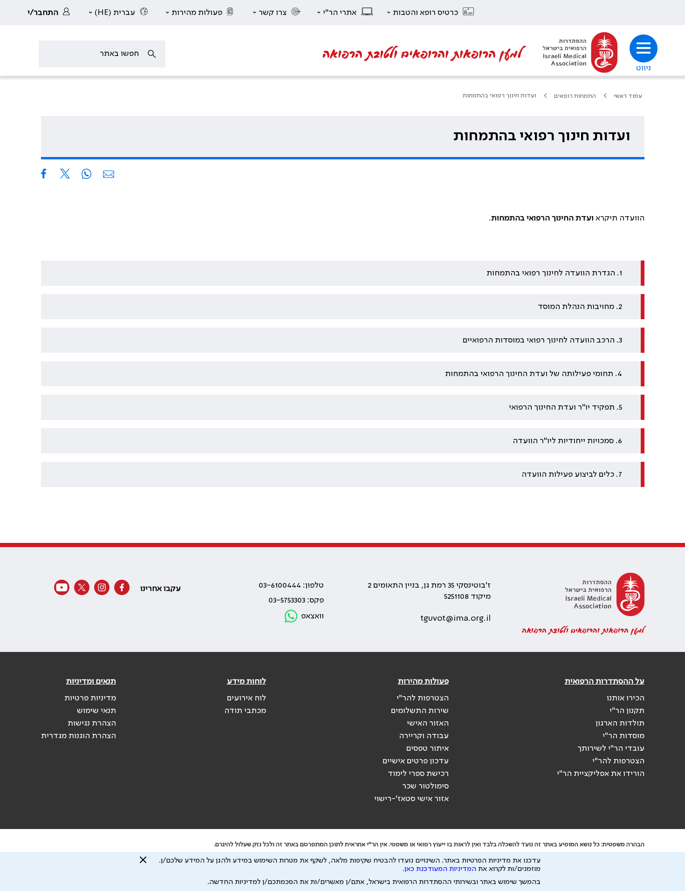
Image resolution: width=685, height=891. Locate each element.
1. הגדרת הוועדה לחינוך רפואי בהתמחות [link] (554, 273)
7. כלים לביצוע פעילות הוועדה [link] (571, 474)
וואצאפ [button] (312, 616)
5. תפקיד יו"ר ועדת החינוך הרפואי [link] (565, 407)
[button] (431, 12)
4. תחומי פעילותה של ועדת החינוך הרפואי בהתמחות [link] (533, 374)
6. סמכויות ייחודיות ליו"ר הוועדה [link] (567, 441)
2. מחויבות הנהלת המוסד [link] (580, 306)
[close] (143, 863)
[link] (51, 12)
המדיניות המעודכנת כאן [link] (440, 869)
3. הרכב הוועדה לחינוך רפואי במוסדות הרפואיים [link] (542, 340)
